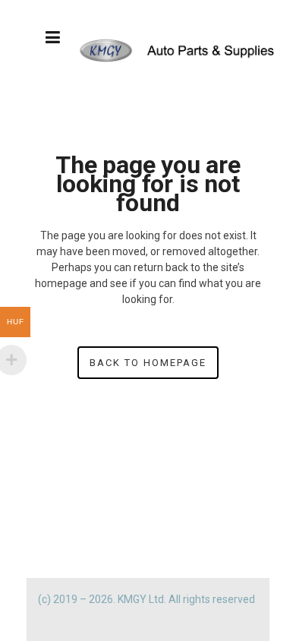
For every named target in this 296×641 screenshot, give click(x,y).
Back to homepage (148, 362)
